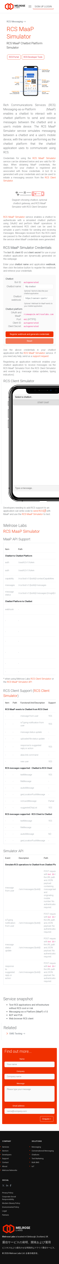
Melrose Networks (9, 1170)
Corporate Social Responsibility (9, 1198)
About (4, 1166)
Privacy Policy (7, 1193)
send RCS (38, 511)
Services (5, 1147)
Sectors (5, 1151)
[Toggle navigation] (29, 6)
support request (41, 356)
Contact (5, 1162)
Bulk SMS (35, 1162)
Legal (4, 1211)
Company (20, 1071)
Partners (5, 1215)
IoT (33, 1166)
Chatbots (35, 1155)
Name (22, 1059)
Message (20, 1083)
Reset (29, 341)
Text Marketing (38, 1158)
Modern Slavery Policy (11, 1203)
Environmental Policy (10, 1207)
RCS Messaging (15, 21)
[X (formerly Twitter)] (3, 1185)
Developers (6, 1155)
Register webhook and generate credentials (29, 334)
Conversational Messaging (43, 1151)
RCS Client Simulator (41, 678)
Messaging (36, 1147)
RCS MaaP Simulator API (19, 682)
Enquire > (47, 1119)
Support (5, 1158)
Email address (18, 1106)
